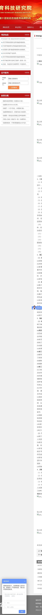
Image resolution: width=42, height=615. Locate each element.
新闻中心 (30, 27)
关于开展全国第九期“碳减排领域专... (14, 41)
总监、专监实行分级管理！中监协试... (15, 62)
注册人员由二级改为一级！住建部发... (15, 119)
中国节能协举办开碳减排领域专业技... (15, 44)
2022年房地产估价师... (10, 52)
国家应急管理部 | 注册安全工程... (13, 101)
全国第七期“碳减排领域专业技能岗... (14, 48)
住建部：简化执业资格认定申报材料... (15, 115)
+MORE (26, 34)
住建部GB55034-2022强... (11, 104)
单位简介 (18, 27)
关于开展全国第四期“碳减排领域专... (14, 55)
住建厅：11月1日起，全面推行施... (14, 108)
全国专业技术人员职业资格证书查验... (15, 66)
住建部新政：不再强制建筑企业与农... (15, 123)
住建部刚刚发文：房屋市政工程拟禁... (15, 112)
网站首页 (6, 27)
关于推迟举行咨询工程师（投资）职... (15, 59)
